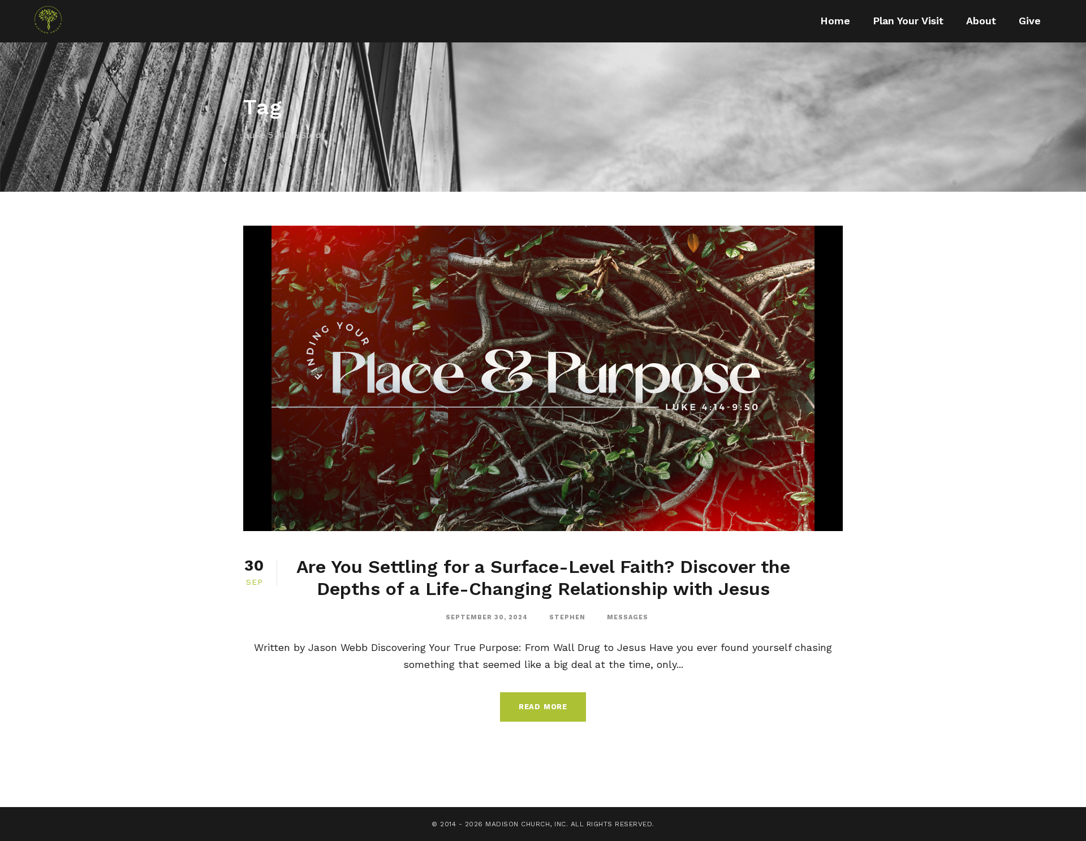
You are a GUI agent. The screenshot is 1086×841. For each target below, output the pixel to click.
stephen (567, 617)
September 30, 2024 (487, 617)
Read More (543, 706)
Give (1030, 21)
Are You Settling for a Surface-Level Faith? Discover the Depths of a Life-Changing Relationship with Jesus (543, 577)
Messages (627, 617)
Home (835, 21)
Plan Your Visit (908, 21)
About (981, 21)
